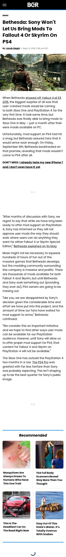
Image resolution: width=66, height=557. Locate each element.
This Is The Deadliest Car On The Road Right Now (16, 527)
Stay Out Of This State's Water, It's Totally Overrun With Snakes (48, 529)
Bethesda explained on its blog (35, 246)
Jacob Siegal (13, 48)
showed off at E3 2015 (32, 100)
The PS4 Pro (40, 362)
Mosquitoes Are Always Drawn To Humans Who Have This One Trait (16, 478)
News (5, 15)
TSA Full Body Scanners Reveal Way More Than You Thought (49, 478)
